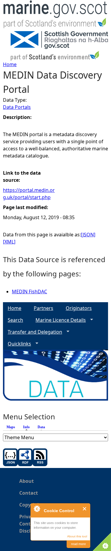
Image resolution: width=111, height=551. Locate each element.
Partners (43, 308)
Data (41, 427)
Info (28, 427)
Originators (79, 308)
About (26, 481)
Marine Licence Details (58, 320)
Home (10, 64)
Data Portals (17, 107)
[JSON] (88, 234)
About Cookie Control (37, 509)
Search (15, 320)
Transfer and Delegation (32, 332)
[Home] (55, 15)
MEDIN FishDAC (29, 291)
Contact (28, 493)
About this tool (77, 536)
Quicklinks (17, 343)
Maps (11, 427)
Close (85, 509)
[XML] (9, 241)
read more (78, 544)
